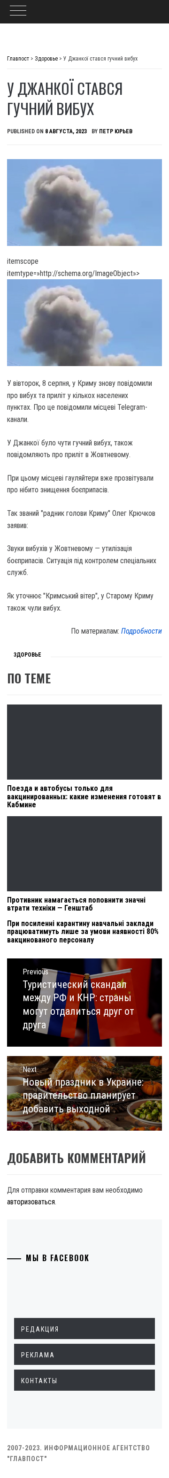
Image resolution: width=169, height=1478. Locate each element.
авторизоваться (31, 1201)
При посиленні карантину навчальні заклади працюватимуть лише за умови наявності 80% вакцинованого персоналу (83, 931)
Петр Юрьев (115, 131)
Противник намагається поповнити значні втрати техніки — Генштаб (76, 904)
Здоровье (27, 654)
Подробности (141, 631)
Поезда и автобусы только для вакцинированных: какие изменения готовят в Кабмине (84, 796)
